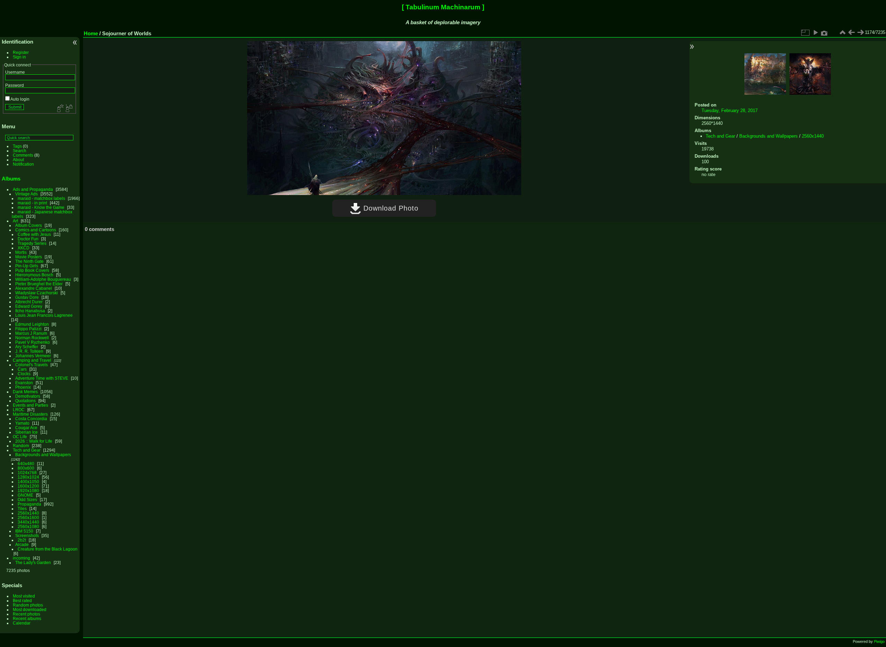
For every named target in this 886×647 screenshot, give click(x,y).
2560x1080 (28, 526)
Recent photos (26, 614)
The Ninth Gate (29, 261)
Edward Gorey (28, 306)
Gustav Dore (27, 297)
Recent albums (27, 618)
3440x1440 (28, 522)
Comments (23, 155)
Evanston (24, 382)
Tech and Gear (26, 450)
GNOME (25, 495)
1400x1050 (28, 481)
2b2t (22, 540)
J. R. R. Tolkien (29, 351)
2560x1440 (28, 513)
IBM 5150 (24, 531)
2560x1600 (28, 517)
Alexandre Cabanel (33, 288)
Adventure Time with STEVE (41, 378)
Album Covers (28, 225)
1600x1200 (28, 486)
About (18, 159)
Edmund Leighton (32, 324)
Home (91, 33)
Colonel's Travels (31, 364)
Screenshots (27, 535)
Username (15, 72)
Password (14, 85)
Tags (17, 146)
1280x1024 (28, 477)
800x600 (26, 468)
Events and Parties (30, 405)
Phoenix (23, 387)
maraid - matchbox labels (41, 198)
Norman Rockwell (32, 337)
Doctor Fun (28, 239)
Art (15, 221)
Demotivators (27, 396)
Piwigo (879, 641)
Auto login (19, 99)
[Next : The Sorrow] (860, 32)
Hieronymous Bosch (34, 274)
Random (21, 445)
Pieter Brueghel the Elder (39, 283)
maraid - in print (32, 203)
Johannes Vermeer (33, 355)
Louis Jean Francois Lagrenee (44, 315)
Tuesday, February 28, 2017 (730, 110)
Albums (11, 179)
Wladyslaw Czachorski (36, 292)
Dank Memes (25, 391)
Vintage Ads (26, 194)
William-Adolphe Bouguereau (43, 279)
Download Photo (389, 208)
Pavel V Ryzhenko (32, 342)
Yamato (22, 423)
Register (21, 52)
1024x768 (27, 472)
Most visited (24, 596)
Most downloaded (29, 609)
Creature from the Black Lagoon (48, 549)
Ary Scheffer (26, 346)
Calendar (21, 623)
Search (19, 150)
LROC (19, 409)
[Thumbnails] (842, 32)
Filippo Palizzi (28, 328)
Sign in (19, 57)
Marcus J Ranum (31, 333)
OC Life (20, 436)
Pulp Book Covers (32, 270)
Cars (22, 369)
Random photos (28, 605)
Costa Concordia (31, 418)
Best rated (22, 600)
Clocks (24, 373)
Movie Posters (28, 257)
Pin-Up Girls (26, 266)
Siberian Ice (26, 432)
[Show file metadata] (824, 32)
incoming (21, 558)
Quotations (25, 400)
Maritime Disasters (30, 414)
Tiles (22, 508)
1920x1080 (28, 490)
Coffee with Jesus (34, 234)
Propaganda (29, 504)
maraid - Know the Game (41, 207)
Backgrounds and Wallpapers (43, 454)
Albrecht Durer (29, 301)
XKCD (23, 248)
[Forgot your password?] (68, 108)
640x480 (26, 463)
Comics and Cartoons (35, 230)
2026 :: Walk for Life (33, 441)
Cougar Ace (26, 427)
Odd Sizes (27, 499)
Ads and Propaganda (33, 189)
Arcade (22, 544)
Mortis (21, 252)
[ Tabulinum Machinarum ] (443, 7)
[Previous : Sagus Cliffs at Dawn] (851, 32)
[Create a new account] (59, 108)
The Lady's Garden (33, 562)
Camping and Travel (32, 360)
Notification (23, 164)
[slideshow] (815, 32)
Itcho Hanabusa (30, 310)
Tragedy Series (32, 243)
